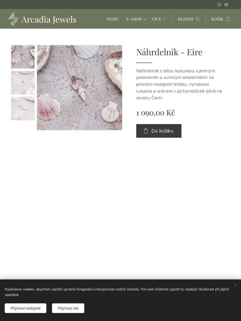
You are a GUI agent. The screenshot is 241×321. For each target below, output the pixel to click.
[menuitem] (114, 19)
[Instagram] (219, 5)
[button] (188, 19)
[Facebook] (226, 5)
